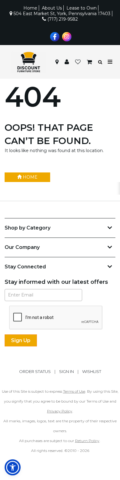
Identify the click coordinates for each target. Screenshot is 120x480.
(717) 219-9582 (62, 19)
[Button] (110, 62)
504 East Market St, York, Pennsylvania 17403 (61, 13)
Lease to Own (81, 8)
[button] (67, 62)
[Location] (57, 62)
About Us (52, 8)
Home (30, 8)
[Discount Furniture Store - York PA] (28, 62)
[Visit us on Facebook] (54, 36)
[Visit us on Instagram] (66, 36)
